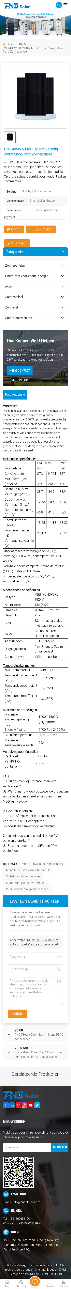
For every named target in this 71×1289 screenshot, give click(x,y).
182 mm (24, 44)
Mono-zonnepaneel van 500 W (25, 882)
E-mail (16, 229)
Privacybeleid (16, 1274)
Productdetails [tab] (15, 394)
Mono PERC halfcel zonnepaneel (42, 863)
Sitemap (40, 1269)
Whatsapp (19, 243)
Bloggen (52, 1269)
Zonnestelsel (14, 297)
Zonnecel (11, 307)
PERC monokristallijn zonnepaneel (27, 889)
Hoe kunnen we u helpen (30, 341)
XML (62, 1269)
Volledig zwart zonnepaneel (23, 876)
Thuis (9, 44)
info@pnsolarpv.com (26, 1202)
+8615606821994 (20, 1218)
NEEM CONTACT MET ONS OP (19, 372)
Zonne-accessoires (18, 318)
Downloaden (43, 229)
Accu (8, 286)
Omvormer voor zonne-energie (26, 276)
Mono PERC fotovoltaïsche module (28, 870)
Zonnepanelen (15, 265)
